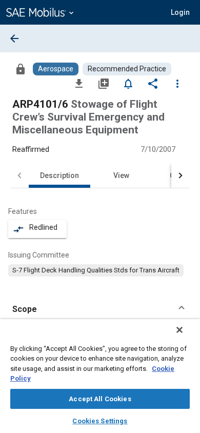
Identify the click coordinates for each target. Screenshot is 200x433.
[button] (100, 309)
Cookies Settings (99, 421)
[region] (100, 376)
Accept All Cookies (100, 399)
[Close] (179, 330)
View (121, 175)
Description (59, 175)
